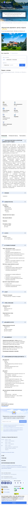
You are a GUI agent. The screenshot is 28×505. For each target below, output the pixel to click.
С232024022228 (4, 406)
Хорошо (14, 502)
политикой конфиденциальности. (9, 426)
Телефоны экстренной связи (7, 452)
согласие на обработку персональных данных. (14, 427)
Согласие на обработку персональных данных (11, 465)
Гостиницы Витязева (8, 22)
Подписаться (23, 421)
